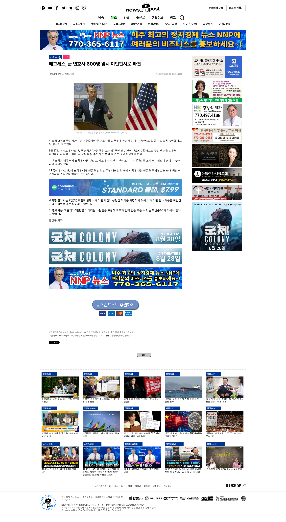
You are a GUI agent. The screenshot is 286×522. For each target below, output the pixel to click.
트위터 (64, 8)
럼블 (43, 8)
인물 (127, 17)
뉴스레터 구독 (215, 8)
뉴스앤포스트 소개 (103, 486)
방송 (101, 17)
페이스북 (57, 8)
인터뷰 (138, 486)
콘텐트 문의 (150, 507)
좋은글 (140, 17)
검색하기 (182, 17)
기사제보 (168, 486)
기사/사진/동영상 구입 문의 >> (118, 335)
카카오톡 (84, 8)
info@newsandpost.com (173, 74)
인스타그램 (77, 8)
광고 (173, 17)
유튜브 (50, 8)
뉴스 (114, 17)
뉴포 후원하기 (236, 8)
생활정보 (157, 17)
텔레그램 (70, 8)
